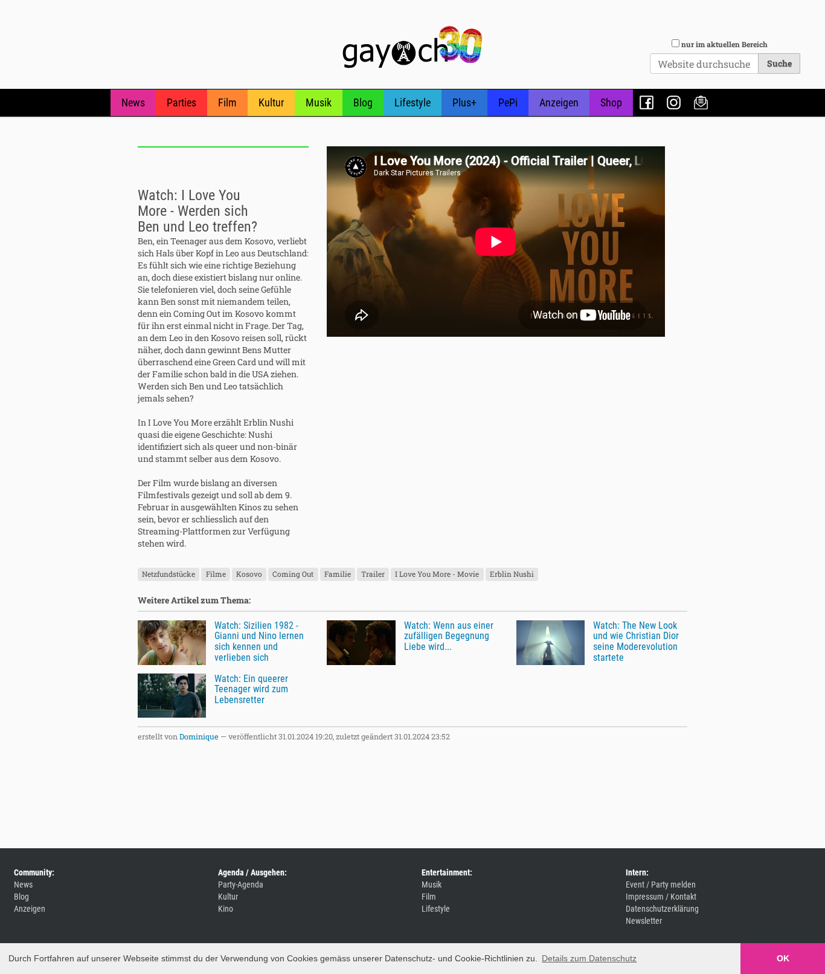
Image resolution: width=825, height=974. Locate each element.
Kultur (271, 102)
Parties (181, 102)
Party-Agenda (240, 884)
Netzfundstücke (168, 574)
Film (227, 102)
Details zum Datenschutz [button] (589, 958)
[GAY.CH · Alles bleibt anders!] (412, 47)
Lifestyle (412, 102)
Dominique (199, 736)
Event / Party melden (661, 884)
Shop (611, 102)
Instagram (673, 102)
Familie (337, 574)
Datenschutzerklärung (662, 909)
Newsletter (700, 102)
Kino (225, 909)
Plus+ (464, 102)
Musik (319, 102)
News (133, 102)
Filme (216, 574)
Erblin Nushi (512, 574)
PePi (508, 102)
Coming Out (292, 574)
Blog (363, 102)
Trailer (373, 574)
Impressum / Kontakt (661, 896)
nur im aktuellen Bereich (724, 44)
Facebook (646, 102)
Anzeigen (559, 102)
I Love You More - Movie (437, 574)
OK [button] (783, 958)
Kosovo (249, 574)
